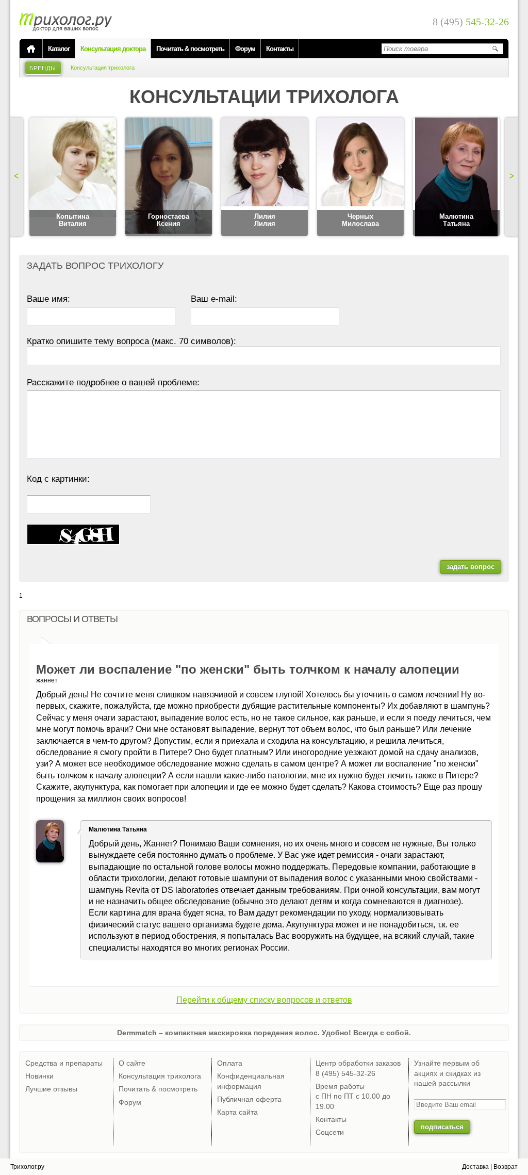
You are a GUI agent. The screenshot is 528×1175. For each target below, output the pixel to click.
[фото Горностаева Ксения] (168, 177)
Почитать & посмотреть (190, 49)
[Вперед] (510, 177)
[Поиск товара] (495, 48)
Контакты (279, 49)
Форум (245, 49)
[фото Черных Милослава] (360, 177)
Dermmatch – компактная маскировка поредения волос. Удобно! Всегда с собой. (264, 1033)
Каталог (59, 49)
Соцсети (330, 1132)
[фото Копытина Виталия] (72, 177)
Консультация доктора (112, 49)
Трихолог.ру (27, 1166)
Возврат (505, 1166)
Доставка (475, 1166)
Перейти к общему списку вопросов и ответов (264, 1000)
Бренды (43, 68)
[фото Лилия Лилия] (264, 177)
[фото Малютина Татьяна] (456, 177)
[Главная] (31, 49)
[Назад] (18, 177)
